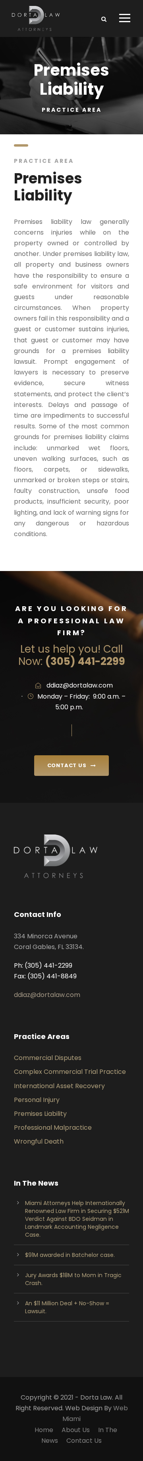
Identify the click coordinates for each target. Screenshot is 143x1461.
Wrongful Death (39, 1141)
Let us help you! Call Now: (71, 655)
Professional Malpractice (53, 1127)
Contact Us (84, 1440)
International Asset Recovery (59, 1085)
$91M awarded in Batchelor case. (70, 1255)
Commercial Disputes (47, 1057)
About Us (76, 1429)
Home (44, 1429)
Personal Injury (37, 1099)
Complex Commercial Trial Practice (70, 1071)
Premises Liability (40, 1113)
